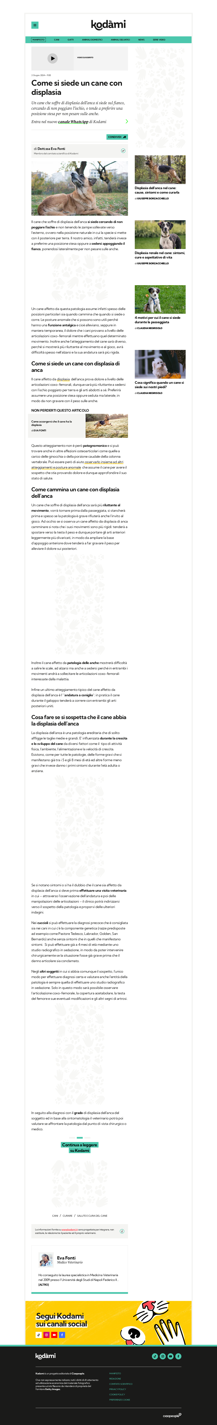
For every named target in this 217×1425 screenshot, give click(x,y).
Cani (56, 40)
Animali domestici (92, 40)
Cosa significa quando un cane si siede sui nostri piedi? (159, 384)
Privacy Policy (117, 1389)
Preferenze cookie (119, 1399)
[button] (39, 1335)
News (141, 40)
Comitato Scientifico (120, 1384)
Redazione (115, 1378)
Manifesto (38, 39)
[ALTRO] (43, 1284)
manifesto (115, 1373)
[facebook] (178, 1356)
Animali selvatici (120, 40)
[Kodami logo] (108, 25)
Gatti (71, 40)
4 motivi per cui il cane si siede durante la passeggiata (157, 319)
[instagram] (163, 1356)
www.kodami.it (70, 1229)
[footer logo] (67, 1356)
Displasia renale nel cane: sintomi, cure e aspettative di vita (160, 255)
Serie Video (159, 40)
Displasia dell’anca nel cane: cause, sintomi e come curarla (157, 190)
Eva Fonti (66, 1258)
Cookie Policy (117, 1394)
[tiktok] (155, 1356)
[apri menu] (34, 25)
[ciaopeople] (172, 1415)
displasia (63, 379)
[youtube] (170, 1356)
